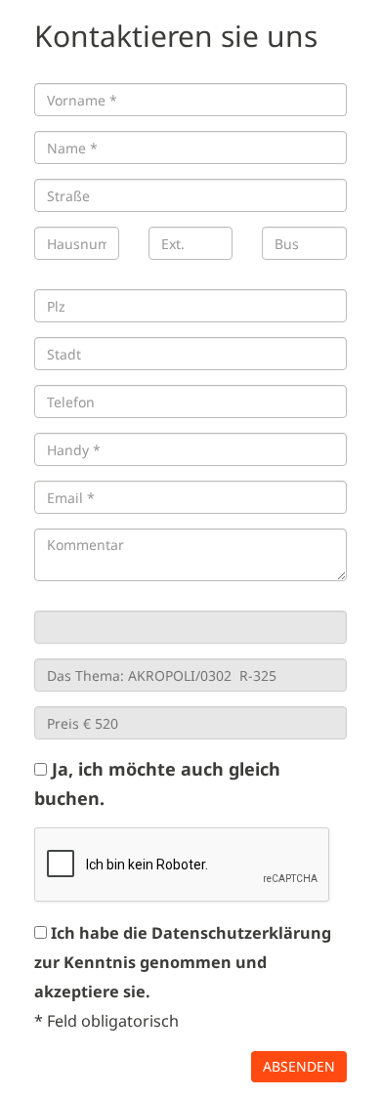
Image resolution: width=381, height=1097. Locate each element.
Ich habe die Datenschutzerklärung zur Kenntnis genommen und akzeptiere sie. (182, 962)
